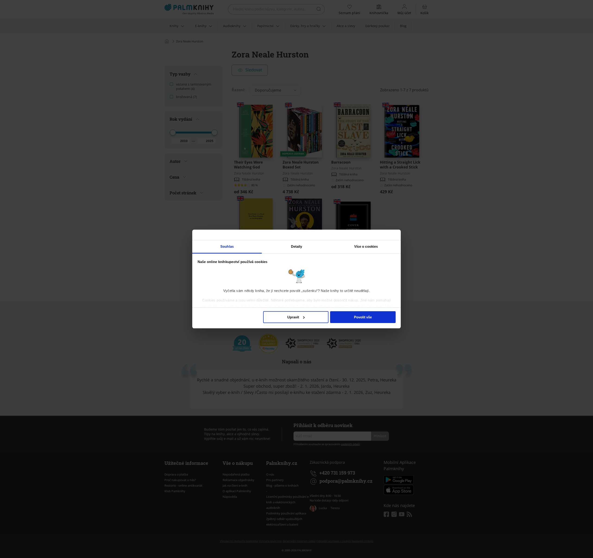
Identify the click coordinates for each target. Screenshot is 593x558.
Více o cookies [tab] (366, 246)
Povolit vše (363, 317)
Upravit (293, 317)
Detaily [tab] (296, 246)
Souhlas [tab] (227, 246)
